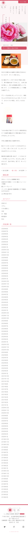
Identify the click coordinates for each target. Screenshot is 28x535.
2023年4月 (4, 334)
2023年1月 (4, 342)
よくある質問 (19, 10)
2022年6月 (4, 360)
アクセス (22, 8)
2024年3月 (4, 305)
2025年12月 (5, 249)
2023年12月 (5, 313)
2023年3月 (4, 336)
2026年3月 (4, 242)
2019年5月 (4, 457)
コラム (3, 206)
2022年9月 (4, 352)
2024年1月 (4, 310)
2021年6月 (4, 392)
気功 (2, 219)
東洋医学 (4, 216)
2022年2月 (4, 371)
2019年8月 (4, 450)
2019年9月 (4, 447)
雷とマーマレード (6, 186)
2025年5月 (4, 268)
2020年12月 (5, 407)
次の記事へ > (23, 170)
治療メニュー (16, 10)
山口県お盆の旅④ (6, 194)
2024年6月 (4, 297)
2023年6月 (4, 328)
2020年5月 (4, 426)
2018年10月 (5, 476)
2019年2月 (4, 465)
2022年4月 (4, 365)
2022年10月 (5, 350)
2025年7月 (4, 263)
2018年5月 (4, 489)
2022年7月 (4, 357)
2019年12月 (5, 439)
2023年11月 (5, 315)
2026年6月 (4, 234)
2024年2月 (4, 307)
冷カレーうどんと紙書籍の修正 (10, 179)
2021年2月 (4, 402)
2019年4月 (4, 460)
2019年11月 (5, 442)
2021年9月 (4, 384)
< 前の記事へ (5, 170)
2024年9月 (4, 289)
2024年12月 (5, 281)
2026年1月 (4, 247)
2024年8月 (4, 292)
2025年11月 (5, 252)
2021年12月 (5, 376)
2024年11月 (5, 284)
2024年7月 (4, 294)
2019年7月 (4, 452)
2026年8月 (4, 228)
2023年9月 (4, 321)
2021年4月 (4, 397)
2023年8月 (4, 323)
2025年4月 (4, 271)
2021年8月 (4, 386)
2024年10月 (5, 286)
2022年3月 (4, 368)
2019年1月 (4, 468)
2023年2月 (4, 339)
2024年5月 (4, 299)
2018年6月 (4, 486)
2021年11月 (5, 378)
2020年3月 (4, 431)
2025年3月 (4, 273)
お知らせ (4, 203)
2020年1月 (4, 436)
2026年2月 (4, 244)
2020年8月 (4, 418)
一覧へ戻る (14, 170)
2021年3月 (4, 400)
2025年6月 (4, 265)
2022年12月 (5, 344)
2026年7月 (4, 231)
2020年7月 (4, 421)
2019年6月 (4, 455)
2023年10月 (5, 318)
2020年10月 (5, 413)
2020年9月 (4, 415)
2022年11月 (5, 347)
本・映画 (4, 214)
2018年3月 (4, 494)
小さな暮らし (5, 208)
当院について (13, 10)
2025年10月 (5, 255)
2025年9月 (4, 257)
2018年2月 (4, 497)
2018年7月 (4, 484)
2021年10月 (5, 381)
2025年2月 (4, 276)
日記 (12, 45)
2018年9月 (4, 479)
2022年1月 (4, 373)
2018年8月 (4, 481)
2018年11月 (5, 473)
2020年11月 (5, 410)
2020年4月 (4, 428)
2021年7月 (4, 389)
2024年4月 (4, 302)
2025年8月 (4, 260)
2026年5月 (4, 236)
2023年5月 (4, 331)
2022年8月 (4, 355)
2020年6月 (4, 423)
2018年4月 (4, 492)
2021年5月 (4, 394)
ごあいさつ (10, 9)
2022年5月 (4, 363)
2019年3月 (4, 463)
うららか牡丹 (25, 10)
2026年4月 (4, 239)
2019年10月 (5, 444)
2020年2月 (4, 434)
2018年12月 (5, 471)
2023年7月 (4, 326)
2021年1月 (4, 405)
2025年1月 (4, 278)
